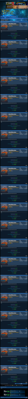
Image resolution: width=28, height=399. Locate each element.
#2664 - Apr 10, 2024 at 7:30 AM (4, 76)
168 (25, 383)
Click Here (26, 97)
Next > (26, 383)
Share (26, 111)
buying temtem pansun (8, 18)
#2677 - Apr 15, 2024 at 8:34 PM (4, 311)
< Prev (15, 383)
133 (20, 383)
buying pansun (3, 18)
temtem (19, 18)
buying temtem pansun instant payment (14, 18)
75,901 (26, 23)
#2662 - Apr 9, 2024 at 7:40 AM (3, 40)
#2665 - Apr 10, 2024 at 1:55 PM (4, 94)
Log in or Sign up (25, 0)
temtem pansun (21, 18)
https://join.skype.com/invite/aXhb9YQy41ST (16, 35)
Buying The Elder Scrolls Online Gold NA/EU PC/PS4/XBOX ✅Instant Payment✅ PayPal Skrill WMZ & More (16, 385)
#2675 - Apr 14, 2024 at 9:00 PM (4, 275)
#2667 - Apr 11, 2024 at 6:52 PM (4, 130)
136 (23, 383)
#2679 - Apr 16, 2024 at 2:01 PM (4, 347)
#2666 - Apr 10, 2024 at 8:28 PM (4, 112)
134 (21, 383)
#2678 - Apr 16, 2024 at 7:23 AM (4, 329)
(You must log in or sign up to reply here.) (4, 383)
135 (22, 383)
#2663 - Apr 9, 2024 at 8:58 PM (4, 58)
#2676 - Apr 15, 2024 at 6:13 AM (4, 293)
